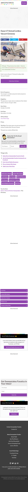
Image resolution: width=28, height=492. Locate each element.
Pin (22, 39)
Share (4, 39)
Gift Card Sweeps (21, 177)
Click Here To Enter (14, 81)
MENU (24, 3)
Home (2, 190)
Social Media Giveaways (8, 183)
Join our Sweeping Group (14, 443)
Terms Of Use (24, 477)
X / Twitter (14, 455)
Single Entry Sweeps (14, 180)
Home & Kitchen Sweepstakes (12, 190)
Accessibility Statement (20, 478)
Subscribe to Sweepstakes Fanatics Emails (13, 156)
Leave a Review (14, 445)
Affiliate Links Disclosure (9, 478)
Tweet (14, 39)
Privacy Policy (17, 477)
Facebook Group (14, 453)
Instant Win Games (18, 173)
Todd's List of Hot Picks (9, 166)
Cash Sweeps (5, 177)
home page (21, 67)
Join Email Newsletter (14, 441)
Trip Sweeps (5, 180)
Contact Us (14, 429)
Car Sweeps (12, 177)
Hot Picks (17, 183)
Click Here (14, 414)
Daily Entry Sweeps (7, 173)
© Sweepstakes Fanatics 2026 (7, 477)
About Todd (14, 437)
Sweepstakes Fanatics (13, 67)
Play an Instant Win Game (9, 164)
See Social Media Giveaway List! (14, 347)
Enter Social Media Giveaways (10, 162)
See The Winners (14, 439)
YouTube (14, 457)
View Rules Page (5, 118)
